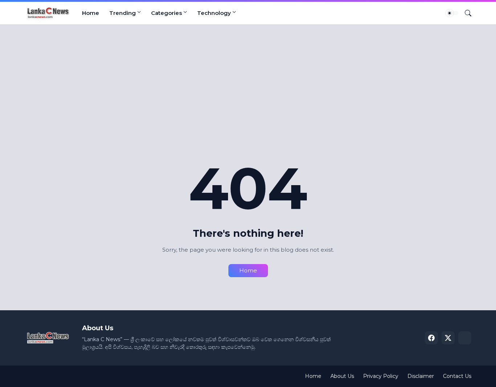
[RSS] (464, 337)
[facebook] (431, 337)
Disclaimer (420, 376)
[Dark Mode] (452, 13)
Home (90, 12)
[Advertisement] (242, 86)
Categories (166, 12)
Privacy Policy (380, 376)
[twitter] (448, 337)
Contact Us (457, 376)
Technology (214, 12)
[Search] (465, 13)
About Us (342, 376)
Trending (122, 12)
